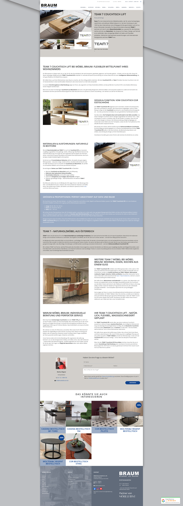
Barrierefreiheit (45, 493)
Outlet (69, 484)
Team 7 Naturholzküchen (123, 276)
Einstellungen (45, 491)
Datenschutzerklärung (108, 376)
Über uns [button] (136, 1)
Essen (43, 479)
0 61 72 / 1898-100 (62, 377)
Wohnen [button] (82, 7)
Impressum (44, 488)
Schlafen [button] (110, 7)
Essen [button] (103, 7)
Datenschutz (45, 490)
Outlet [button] (138, 7)
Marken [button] (124, 7)
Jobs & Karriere (45, 486)
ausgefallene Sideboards (99, 220)
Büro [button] (117, 7)
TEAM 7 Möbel (125, 249)
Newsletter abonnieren (73, 483)
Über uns (44, 484)
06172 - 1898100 (117, 1)
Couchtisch (48, 201)
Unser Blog (70, 481)
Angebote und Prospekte (73, 477)
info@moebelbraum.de (62, 380)
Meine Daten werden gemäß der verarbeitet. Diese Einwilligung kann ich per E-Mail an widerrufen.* (111, 377)
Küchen (43, 477)
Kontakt (131, 1)
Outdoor (91, 7)
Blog (126, 1)
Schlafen (44, 483)
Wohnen (44, 476)
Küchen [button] (97, 7)
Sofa (85, 186)
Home (69, 476)
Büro (43, 481)
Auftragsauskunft (71, 479)
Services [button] (131, 7)
